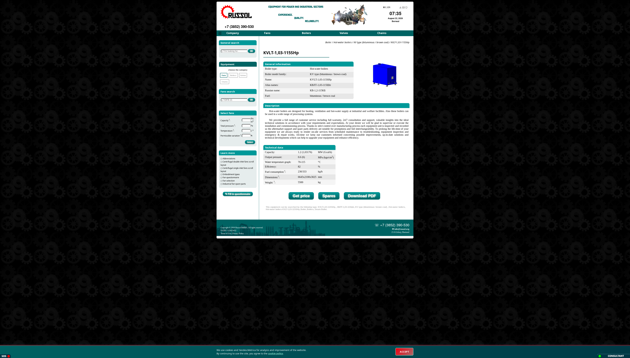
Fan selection (229, 180)
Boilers (306, 33)
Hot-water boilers (343, 42)
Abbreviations (229, 158)
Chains (381, 33)
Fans (267, 33)
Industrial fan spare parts (234, 183)
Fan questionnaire (231, 177)
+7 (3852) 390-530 (239, 26)
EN (389, 7)
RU (384, 7)
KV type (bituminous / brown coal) (371, 42)
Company (232, 33)
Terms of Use (226, 233)
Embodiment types (231, 174)
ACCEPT (404, 351)
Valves (344, 33)
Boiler (328, 42)
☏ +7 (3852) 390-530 (392, 224)
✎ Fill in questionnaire (237, 194)
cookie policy (275, 353)
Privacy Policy (238, 233)
